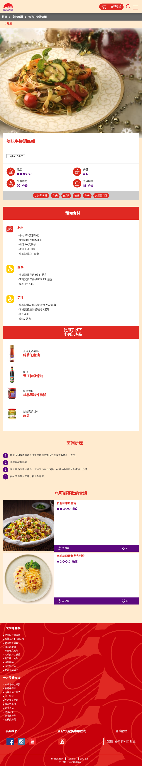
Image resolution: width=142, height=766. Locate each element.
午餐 (87, 195)
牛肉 (55, 195)
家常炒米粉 (10, 704)
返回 (10, 23)
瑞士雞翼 (9, 696)
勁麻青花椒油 (11, 670)
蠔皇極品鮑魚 (11, 651)
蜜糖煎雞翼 (10, 720)
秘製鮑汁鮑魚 (11, 658)
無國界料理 (101, 195)
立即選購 (116, 6)
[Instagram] (21, 741)
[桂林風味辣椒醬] (31, 398)
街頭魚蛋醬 (10, 647)
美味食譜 (18, 17)
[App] (62, 741)
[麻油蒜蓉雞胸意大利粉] (28, 578)
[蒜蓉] (31, 419)
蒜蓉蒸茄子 (10, 708)
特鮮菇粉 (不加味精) (15, 639)
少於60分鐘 (41, 195)
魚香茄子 (9, 712)
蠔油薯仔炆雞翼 (12, 685)
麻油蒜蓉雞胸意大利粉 (70, 555)
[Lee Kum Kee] (8, 8)
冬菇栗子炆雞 (11, 700)
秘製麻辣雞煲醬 (12, 635)
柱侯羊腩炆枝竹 (12, 692)
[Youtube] (32, 741)
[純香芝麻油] (31, 361)
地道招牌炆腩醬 (12, 655)
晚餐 (77, 195)
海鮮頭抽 (9, 662)
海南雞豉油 (10, 666)
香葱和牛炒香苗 (66, 503)
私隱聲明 (71, 759)
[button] (128, 6)
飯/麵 (66, 195)
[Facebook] (10, 741)
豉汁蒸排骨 (10, 716)
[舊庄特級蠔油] (31, 382)
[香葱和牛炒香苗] (28, 525)
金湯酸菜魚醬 (11, 643)
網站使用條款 (57, 759)
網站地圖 (84, 759)
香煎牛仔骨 (10, 688)
